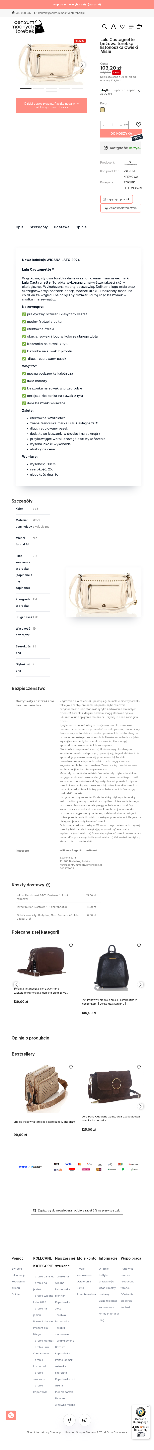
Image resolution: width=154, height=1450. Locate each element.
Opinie (81, 227)
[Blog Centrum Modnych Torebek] (85, 1420)
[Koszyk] (140, 26)
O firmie (104, 1268)
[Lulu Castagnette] (130, 163)
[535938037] (11, 1415)
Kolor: (104, 103)
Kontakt (125, 1307)
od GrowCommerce (115, 1432)
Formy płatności (109, 1313)
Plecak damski (64, 1391)
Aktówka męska (65, 1404)
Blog (101, 1320)
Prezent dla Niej (43, 1321)
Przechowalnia (86, 1294)
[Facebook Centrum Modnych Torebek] (69, 1420)
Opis (20, 227)
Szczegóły (39, 227)
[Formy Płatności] (79, 1166)
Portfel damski (64, 1359)
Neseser (60, 1398)
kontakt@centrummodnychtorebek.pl (61, 12)
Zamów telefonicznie (123, 208)
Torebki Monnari (43, 1340)
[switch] (141, 1434)
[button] (25, 88)
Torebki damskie (43, 1276)
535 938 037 (23, 12)
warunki (94, 4)
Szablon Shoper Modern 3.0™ (83, 1432)
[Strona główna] (28, 27)
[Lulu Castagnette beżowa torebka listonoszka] (52, 61)
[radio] (102, 109)
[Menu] (147, 1407)
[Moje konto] (113, 26)
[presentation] (21, 65)
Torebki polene (64, 1340)
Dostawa (62, 227)
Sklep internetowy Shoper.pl (44, 1432)
